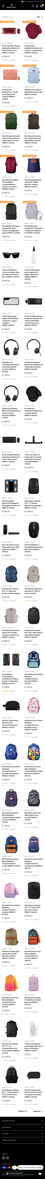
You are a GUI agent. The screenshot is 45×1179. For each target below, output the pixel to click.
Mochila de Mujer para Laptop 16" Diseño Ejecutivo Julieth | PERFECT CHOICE (33, 183)
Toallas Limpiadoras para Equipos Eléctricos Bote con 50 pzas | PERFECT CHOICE (34, 1047)
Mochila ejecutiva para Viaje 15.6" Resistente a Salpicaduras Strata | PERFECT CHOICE (11, 139)
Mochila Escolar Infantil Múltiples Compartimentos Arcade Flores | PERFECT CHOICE (34, 863)
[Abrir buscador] (33, 6)
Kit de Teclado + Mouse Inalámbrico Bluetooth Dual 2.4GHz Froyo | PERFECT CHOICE (11, 49)
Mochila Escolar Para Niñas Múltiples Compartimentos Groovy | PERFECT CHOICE (10, 1002)
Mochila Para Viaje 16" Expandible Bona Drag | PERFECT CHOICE (33, 92)
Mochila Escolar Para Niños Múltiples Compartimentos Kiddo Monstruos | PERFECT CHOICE (34, 771)
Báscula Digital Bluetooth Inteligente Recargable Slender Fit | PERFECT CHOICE (11, 504)
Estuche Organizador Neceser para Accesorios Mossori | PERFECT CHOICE (10, 723)
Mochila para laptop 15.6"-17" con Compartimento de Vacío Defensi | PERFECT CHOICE (11, 1048)
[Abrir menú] (3, 6)
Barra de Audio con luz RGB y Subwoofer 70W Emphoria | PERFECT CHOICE (10, 548)
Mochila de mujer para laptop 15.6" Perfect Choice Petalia (33, 591)
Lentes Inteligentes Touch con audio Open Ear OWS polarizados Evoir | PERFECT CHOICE (10, 273)
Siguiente (37, 1111)
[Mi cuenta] (37, 6)
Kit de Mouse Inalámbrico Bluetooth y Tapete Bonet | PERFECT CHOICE (33, 412)
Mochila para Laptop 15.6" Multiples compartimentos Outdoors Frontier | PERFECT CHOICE (10, 184)
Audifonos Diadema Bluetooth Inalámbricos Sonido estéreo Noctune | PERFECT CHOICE (11, 413)
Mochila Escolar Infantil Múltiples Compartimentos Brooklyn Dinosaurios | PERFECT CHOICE (11, 771)
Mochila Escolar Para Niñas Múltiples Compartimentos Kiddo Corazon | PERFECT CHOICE (11, 817)
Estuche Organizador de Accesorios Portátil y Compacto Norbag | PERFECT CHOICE (33, 1093)
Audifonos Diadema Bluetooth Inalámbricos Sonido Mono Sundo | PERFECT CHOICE (34, 365)
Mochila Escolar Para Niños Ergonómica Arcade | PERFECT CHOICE (33, 816)
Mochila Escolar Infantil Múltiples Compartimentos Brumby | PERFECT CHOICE (34, 679)
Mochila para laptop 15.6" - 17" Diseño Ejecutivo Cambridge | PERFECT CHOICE (33, 504)
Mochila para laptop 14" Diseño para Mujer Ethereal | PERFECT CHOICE (33, 1001)
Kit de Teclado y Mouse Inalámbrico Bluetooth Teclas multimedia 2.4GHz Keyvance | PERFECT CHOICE (33, 320)
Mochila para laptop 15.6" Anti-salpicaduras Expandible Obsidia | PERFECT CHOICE (34, 633)
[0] (41, 6)
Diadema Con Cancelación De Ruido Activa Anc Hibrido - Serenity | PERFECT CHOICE (10, 367)
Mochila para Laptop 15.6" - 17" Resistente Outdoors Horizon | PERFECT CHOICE (10, 1093)
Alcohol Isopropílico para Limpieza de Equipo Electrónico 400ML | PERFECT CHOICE (32, 274)
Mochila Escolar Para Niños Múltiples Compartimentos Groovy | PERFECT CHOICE (33, 956)
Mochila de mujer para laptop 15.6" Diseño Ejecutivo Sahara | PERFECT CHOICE (10, 954)
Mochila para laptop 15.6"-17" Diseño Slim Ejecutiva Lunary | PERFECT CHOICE (32, 908)
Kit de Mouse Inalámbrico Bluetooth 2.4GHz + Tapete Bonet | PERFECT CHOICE (33, 49)
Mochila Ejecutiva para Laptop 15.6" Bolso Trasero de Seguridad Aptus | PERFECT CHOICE (11, 229)
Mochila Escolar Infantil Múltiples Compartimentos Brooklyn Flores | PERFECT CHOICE (34, 725)
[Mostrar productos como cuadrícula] (38, 17)
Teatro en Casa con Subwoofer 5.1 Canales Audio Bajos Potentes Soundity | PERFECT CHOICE (33, 459)
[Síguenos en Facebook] (3, 1157)
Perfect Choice (7, 43)
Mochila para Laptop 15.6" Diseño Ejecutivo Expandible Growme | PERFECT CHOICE (33, 139)
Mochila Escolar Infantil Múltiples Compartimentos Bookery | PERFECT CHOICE (11, 910)
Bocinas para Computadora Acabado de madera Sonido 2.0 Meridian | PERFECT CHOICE (10, 679)
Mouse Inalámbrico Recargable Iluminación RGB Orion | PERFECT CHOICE (34, 548)
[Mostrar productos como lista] (42, 17)
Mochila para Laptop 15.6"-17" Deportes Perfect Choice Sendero (11, 591)
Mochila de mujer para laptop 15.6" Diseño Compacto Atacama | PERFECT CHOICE (10, 633)
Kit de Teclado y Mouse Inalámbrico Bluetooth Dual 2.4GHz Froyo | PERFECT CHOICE (11, 458)
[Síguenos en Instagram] (7, 1157)
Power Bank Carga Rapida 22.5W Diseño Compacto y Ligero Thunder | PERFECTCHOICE (10, 320)
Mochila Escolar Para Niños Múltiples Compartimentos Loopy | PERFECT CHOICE (11, 862)
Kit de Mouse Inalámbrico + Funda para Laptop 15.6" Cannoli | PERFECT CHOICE (10, 94)
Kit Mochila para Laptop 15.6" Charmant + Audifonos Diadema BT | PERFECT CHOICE (33, 229)
